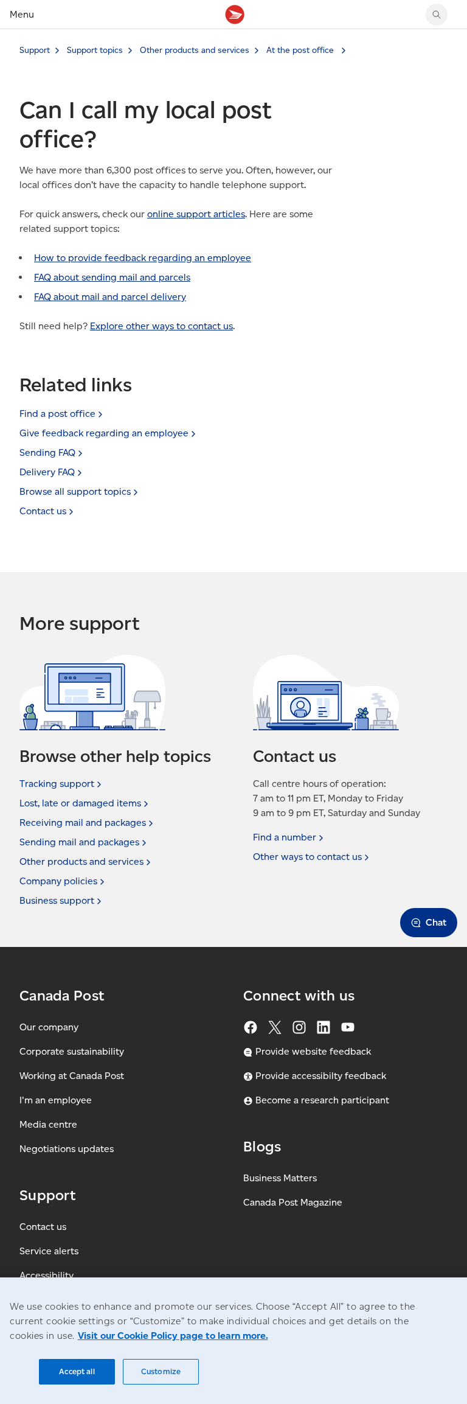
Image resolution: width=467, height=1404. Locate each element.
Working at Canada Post (71, 1075)
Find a (284, 837)
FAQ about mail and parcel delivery (110, 296)
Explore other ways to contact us (161, 326)
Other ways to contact (307, 856)
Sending (47, 452)
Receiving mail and (82, 822)
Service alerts (48, 1251)
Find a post (57, 413)
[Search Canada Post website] (437, 15)
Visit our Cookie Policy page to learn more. (173, 1335)
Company (58, 881)
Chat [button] (436, 922)
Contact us (42, 1226)
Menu (22, 14)
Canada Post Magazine (292, 1202)
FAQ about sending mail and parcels (112, 277)
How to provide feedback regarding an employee (142, 258)
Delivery (47, 472)
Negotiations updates (66, 1148)
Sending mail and (79, 842)
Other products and (81, 861)
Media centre (48, 1124)
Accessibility (46, 1275)
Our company (48, 1027)
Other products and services (194, 50)
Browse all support (75, 491)
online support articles (196, 214)
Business (56, 900)
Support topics (95, 50)
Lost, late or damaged (80, 803)
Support (34, 50)
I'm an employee (55, 1100)
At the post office (301, 50)
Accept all (76, 1371)
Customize (161, 1371)
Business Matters (280, 1178)
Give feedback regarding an (104, 433)
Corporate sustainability (71, 1051)
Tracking (56, 783)
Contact (42, 511)
